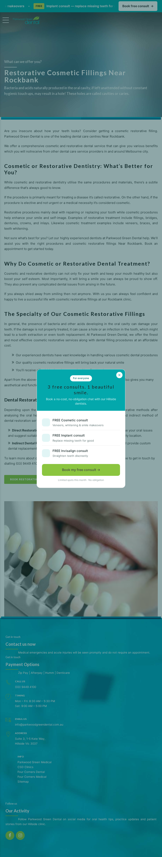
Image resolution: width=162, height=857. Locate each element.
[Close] (119, 375)
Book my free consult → (81, 470)
